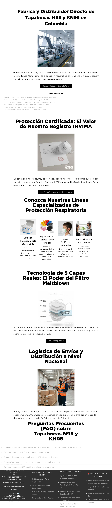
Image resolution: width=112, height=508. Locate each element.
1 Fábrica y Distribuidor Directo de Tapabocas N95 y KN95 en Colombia (30, 97)
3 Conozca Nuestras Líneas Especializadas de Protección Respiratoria (29, 102)
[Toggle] (2, 447)
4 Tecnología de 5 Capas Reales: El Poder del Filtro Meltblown (26, 105)
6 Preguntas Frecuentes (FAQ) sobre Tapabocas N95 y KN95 (25, 109)
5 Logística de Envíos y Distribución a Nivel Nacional (23, 107)
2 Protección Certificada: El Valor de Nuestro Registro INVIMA (26, 100)
